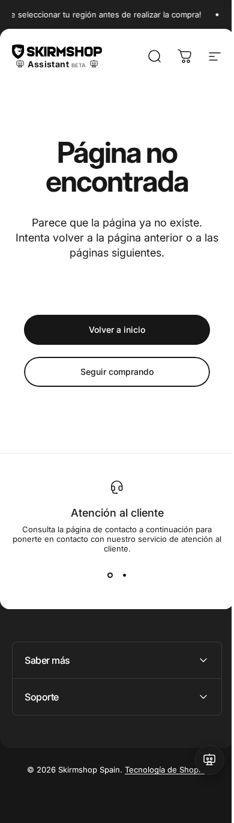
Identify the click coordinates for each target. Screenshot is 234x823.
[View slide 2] (124, 575)
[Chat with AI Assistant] (200, 760)
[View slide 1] (110, 575)
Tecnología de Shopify (161, 769)
